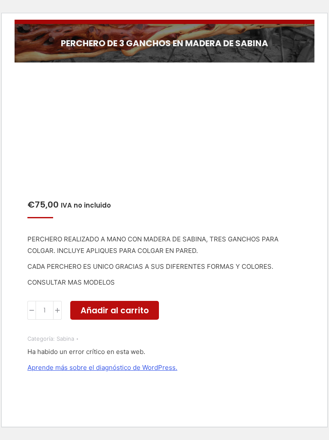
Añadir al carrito (115, 310)
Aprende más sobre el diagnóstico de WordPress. (102, 367)
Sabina (65, 338)
